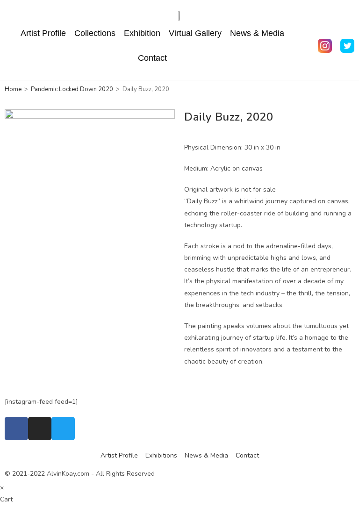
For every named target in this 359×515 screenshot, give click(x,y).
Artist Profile (43, 33)
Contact (152, 58)
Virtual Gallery (195, 33)
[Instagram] (39, 428)
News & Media (257, 33)
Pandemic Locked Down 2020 (72, 89)
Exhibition (142, 33)
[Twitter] (63, 428)
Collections (94, 33)
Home (13, 89)
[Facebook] (16, 428)
